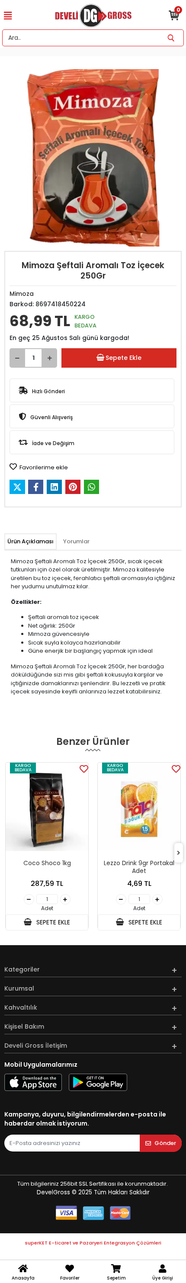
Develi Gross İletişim (35, 1045)
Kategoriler (22, 969)
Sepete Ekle (123, 357)
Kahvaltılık (20, 1007)
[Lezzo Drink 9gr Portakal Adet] (139, 810)
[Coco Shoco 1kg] (47, 810)
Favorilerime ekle (43, 467)
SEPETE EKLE (52, 922)
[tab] (30, 541)
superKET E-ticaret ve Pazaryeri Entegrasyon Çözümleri (93, 1242)
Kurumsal (19, 988)
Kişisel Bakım (24, 1026)
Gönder (165, 1143)
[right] (178, 853)
